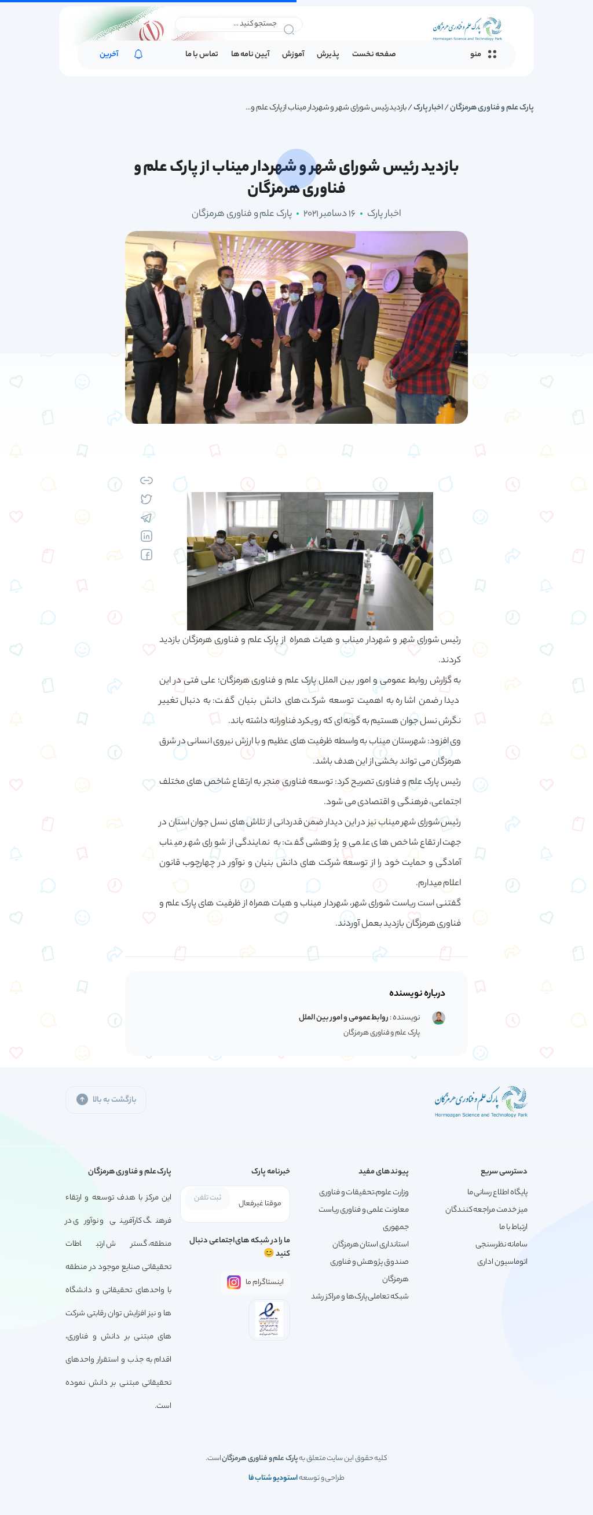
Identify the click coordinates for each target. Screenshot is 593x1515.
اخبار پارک (428, 108)
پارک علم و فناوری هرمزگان (492, 108)
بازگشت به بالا (114, 1100)
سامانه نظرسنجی (501, 1245)
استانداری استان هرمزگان (370, 1245)
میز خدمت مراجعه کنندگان (486, 1210)
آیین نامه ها (250, 55)
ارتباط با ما (513, 1227)
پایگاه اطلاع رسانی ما (497, 1192)
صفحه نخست (374, 55)
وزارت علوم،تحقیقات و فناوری (364, 1192)
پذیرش (328, 55)
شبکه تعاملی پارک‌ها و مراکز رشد (360, 1297)
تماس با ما (201, 55)
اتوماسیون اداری (502, 1262)
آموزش (293, 55)
